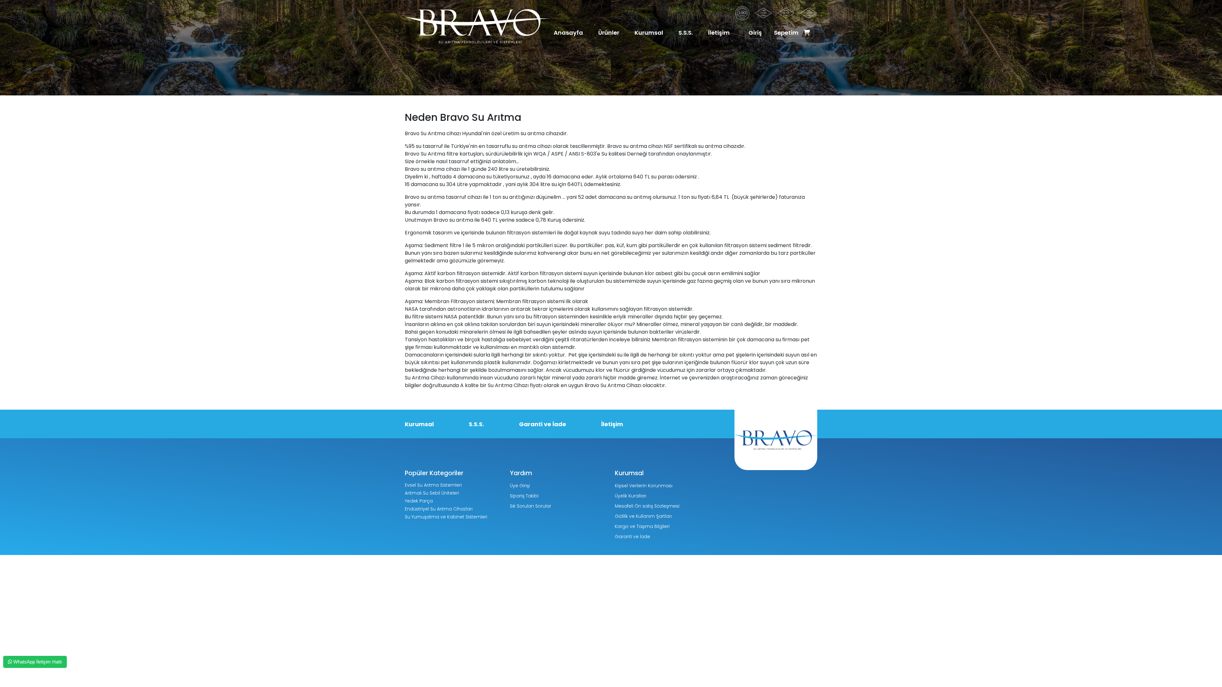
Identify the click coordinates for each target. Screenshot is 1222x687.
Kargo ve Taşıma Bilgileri (642, 526)
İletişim (719, 33)
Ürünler (608, 33)
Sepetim (786, 33)
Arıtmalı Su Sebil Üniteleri (432, 493)
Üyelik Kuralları (630, 496)
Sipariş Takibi (524, 496)
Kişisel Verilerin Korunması (643, 485)
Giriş (755, 33)
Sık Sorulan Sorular (530, 506)
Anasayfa (568, 33)
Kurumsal (649, 33)
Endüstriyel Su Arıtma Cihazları (439, 509)
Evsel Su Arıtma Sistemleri (433, 485)
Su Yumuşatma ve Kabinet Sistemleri (446, 517)
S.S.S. (685, 33)
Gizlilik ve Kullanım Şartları (643, 516)
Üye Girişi (520, 485)
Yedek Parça (419, 501)
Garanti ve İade (542, 424)
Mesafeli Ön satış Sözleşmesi (647, 506)
